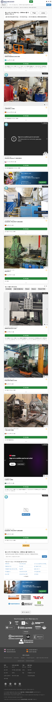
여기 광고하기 (26, 612)
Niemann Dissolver (30, 660)
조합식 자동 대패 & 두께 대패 (42, 657)
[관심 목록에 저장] (46, 55)
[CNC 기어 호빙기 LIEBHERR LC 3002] (26, 89)
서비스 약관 (30, 699)
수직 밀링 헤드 (37, 571)
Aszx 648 (7, 574)
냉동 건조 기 (37, 569)
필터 (35, 13)
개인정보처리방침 (24, 699)
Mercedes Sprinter (8, 657)
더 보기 (26, 576)
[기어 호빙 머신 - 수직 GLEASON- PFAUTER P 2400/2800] (26, 202)
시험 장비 (23, 657)
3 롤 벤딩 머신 (8, 566)
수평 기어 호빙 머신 (18, 289)
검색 (49, 4)
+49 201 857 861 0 (33, 649)
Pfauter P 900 (41, 289)
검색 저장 (26, 545)
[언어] (48, 1)
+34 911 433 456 (32, 652)
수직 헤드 (36, 574)
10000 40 (7, 563)
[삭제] (17, 17)
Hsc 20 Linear (22, 563)
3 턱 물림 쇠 (7, 571)
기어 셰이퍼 (8, 289)
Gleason (34, 289)
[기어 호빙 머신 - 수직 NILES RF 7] (26, 252)
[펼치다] (26, 70)
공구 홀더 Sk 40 (37, 566)
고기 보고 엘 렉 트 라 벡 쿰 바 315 (41, 563)
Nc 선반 (21, 566)
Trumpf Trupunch (30, 657)
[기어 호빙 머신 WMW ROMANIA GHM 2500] (26, 37)
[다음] (46, 37)
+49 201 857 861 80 (10, 652)
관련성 (43, 13)
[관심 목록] (46, 1)
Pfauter (27, 289)
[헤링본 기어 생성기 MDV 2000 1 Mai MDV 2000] (26, 410)
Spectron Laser (21, 660)
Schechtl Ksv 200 (23, 574)
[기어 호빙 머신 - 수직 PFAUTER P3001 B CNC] (26, 361)
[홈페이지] (1, 7)
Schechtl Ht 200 (23, 571)
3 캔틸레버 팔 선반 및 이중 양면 (12, 569)
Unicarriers (16, 657)
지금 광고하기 (42, 182)
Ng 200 (21, 569)
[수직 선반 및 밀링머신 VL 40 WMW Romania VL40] (26, 309)
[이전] (5, 37)
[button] (50, 1)
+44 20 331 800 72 (10, 649)
